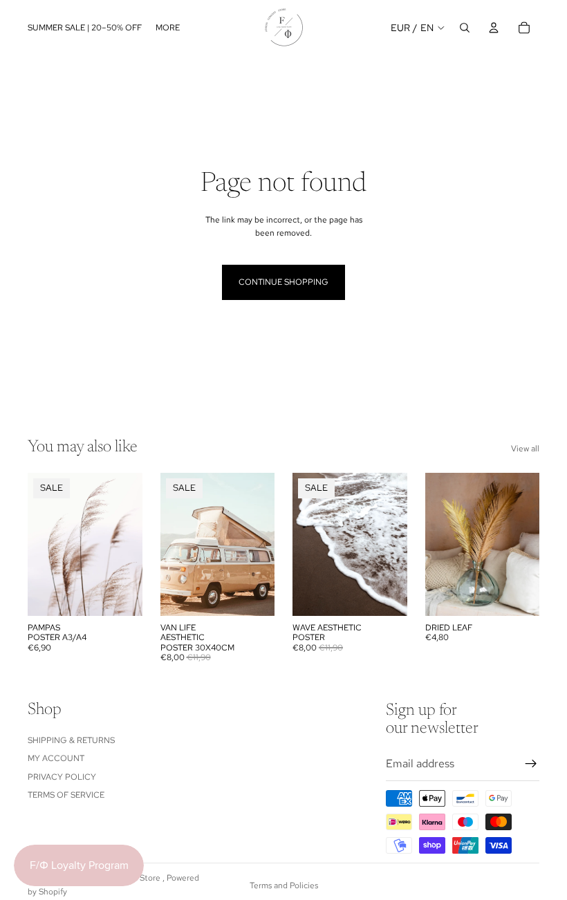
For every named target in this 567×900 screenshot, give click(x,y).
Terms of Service (66, 794)
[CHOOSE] (121, 594)
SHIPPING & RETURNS (71, 740)
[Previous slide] (307, 544)
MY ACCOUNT (56, 758)
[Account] (493, 27)
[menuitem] (168, 27)
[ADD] (517, 594)
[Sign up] (531, 763)
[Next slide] (392, 544)
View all (525, 448)
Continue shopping (283, 282)
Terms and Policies (284, 885)
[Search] (464, 27)
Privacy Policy (62, 776)
